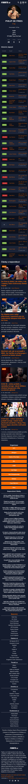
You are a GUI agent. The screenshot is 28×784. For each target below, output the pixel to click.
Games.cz (6, 732)
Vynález (14, 683)
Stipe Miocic (12, 195)
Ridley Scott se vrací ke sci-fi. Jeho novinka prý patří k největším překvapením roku (14, 514)
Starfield (14, 645)
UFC (14, 448)
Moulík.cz (21, 736)
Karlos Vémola (14, 629)
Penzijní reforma (14, 681)
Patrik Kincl (14, 631)
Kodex (3, 776)
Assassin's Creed (14, 643)
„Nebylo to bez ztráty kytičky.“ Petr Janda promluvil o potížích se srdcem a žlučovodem (14, 543)
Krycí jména (14, 706)
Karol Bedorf (12, 112)
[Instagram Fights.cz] (12, 781)
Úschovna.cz (8, 736)
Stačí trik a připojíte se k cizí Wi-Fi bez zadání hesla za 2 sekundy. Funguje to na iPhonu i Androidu (14, 603)
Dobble (14, 699)
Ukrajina (14, 667)
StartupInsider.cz (14, 743)
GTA (14, 647)
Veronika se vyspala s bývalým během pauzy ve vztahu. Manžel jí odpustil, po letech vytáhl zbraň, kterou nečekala (14, 591)
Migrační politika (14, 671)
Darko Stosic (12, 55)
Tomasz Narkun (12, 91)
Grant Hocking (12, 236)
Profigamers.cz (14, 732)
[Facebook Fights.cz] (10, 781)
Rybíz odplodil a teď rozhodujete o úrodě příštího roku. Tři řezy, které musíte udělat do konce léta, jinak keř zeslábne (14, 555)
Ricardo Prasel (12, 80)
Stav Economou (12, 206)
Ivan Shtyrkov (12, 137)
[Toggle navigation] (25, 2)
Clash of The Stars (14, 457)
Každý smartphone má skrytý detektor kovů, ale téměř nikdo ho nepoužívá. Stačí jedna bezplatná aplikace (14, 572)
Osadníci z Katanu (14, 693)
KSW (14, 465)
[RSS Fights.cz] (18, 781)
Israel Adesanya (14, 623)
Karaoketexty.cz (18, 734)
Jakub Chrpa (15, 323)
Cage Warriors (14, 483)
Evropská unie (14, 679)
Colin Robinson (12, 212)
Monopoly (14, 697)
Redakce (9, 775)
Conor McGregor (14, 621)
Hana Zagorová (14, 717)
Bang (14, 691)
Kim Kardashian (14, 722)
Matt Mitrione (12, 177)
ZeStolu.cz (22, 732)
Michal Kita (11, 96)
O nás (12, 776)
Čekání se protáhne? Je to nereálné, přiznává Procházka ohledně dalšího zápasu (14, 503)
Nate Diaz (14, 617)
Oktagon (14, 452)
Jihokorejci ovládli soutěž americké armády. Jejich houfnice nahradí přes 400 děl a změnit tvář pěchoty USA (14, 609)
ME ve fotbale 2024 (14, 673)
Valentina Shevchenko (14, 625)
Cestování (24, 730)
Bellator (14, 478)
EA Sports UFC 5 (14, 641)
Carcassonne (14, 689)
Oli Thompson (12, 189)
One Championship (14, 474)
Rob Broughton (12, 200)
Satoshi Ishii (12, 159)
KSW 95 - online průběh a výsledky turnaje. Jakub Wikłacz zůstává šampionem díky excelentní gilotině (13, 387)
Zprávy (10, 730)
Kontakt (8, 776)
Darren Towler (12, 230)
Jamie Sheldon (12, 243)
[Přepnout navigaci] (21, 2)
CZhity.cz (20, 738)
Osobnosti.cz (9, 734)
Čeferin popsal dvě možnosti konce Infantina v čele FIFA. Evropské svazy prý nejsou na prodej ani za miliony (14, 578)
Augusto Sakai (12, 61)
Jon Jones (14, 619)
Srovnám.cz (18, 741)
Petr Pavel (14, 715)
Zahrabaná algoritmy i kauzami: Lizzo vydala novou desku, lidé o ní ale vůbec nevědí (14, 549)
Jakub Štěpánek (15, 288)
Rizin (14, 487)
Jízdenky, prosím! (14, 703)
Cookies (15, 775)
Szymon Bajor (12, 67)
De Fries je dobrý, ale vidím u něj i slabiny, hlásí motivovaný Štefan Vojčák (14, 283)
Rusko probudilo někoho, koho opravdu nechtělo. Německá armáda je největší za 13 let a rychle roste (14, 597)
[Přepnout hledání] (18, 2)
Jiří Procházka (14, 627)
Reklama (3, 775)
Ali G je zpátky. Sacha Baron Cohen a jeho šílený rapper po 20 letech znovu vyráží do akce (14, 497)
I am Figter (14, 470)
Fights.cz (7, 738)
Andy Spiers (11, 218)
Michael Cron (15, 392)
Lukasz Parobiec (12, 154)
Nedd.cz (15, 736)
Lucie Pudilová (14, 635)
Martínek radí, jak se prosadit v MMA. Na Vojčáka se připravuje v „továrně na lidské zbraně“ (13, 353)
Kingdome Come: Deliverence (14, 659)
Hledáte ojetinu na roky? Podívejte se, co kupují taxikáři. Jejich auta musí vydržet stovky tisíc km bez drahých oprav (14, 566)
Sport (14, 730)
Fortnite (14, 653)
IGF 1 (20, 158)
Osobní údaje (21, 775)
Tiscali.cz (4, 730)
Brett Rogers (12, 164)
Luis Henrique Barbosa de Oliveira (12, 102)
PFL (14, 461)
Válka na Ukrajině (14, 669)
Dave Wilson (12, 224)
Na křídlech (14, 708)
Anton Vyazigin (12, 130)
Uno (14, 701)
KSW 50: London (22, 101)
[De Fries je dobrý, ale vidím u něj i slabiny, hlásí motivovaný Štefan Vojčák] (14, 272)
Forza (14, 651)
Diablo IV (14, 649)
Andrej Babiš (14, 713)
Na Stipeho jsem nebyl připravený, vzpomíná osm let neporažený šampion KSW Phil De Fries (13, 317)
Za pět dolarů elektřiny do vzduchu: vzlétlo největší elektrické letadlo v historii (14, 528)
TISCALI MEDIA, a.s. (12, 778)
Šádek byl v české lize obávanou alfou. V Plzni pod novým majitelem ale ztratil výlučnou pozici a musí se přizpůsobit (14, 585)
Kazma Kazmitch (14, 720)
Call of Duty (14, 655)
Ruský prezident (14, 675)
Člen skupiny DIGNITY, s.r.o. (21, 778)
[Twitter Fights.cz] (15, 781)
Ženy (18, 730)
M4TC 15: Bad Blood (23, 153)
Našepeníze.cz (10, 741)
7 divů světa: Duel (14, 695)
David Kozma (14, 633)
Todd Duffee (11, 74)
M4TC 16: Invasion (23, 147)
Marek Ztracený (14, 726)
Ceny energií (14, 677)
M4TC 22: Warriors (23, 142)
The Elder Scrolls (14, 657)
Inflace (14, 665)
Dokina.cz (14, 738)
